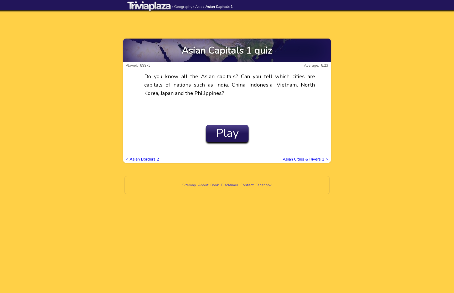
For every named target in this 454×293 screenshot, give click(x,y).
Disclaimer (229, 185)
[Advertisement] (227, 24)
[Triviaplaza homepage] (149, 6)
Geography (182, 6)
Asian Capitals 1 (218, 6)
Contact (247, 185)
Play (227, 133)
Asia (197, 6)
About (203, 185)
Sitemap (189, 185)
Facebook (264, 185)
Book (214, 185)
